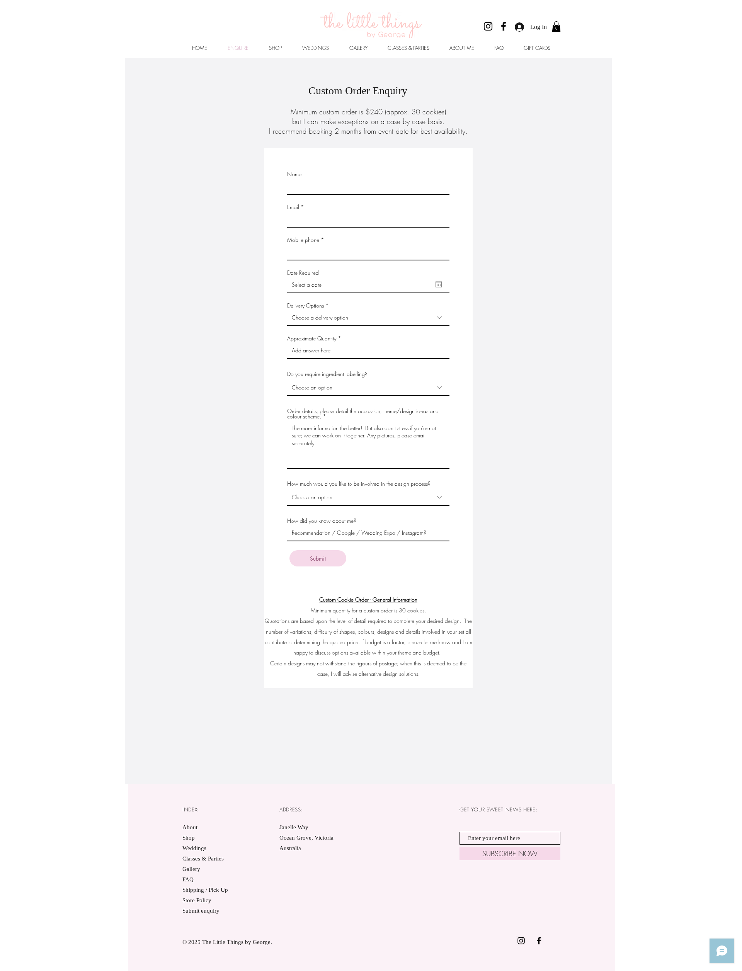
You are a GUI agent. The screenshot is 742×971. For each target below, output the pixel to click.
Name (294, 174)
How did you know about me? (321, 521)
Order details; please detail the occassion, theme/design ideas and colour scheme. (363, 413)
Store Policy (196, 900)
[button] (556, 26)
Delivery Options (305, 305)
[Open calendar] (439, 284)
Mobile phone (303, 240)
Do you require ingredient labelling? (327, 374)
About (189, 827)
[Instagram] (488, 26)
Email (293, 207)
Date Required (303, 272)
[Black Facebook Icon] (539, 940)
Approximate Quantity (311, 338)
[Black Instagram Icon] (521, 940)
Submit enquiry (201, 911)
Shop (188, 838)
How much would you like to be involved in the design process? (359, 483)
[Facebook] (503, 26)
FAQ (188, 879)
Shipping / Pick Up (206, 890)
